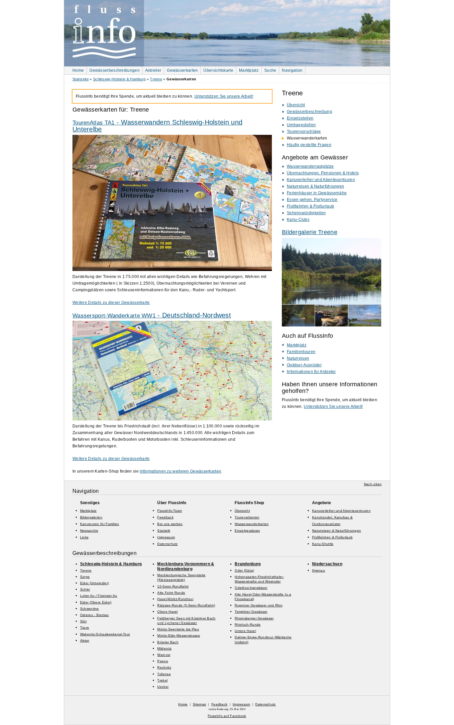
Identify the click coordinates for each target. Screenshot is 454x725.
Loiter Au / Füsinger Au (98, 595)
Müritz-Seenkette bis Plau (178, 629)
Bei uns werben (169, 524)
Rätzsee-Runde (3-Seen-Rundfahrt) (186, 605)
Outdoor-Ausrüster (304, 365)
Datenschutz (167, 544)
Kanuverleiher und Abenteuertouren (321, 179)
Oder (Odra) (244, 570)
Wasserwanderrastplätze (310, 166)
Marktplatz (249, 70)
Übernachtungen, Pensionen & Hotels (323, 173)
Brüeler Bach (167, 642)
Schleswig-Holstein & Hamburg (119, 79)
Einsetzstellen (300, 118)
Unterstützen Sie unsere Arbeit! (333, 406)
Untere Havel (245, 631)
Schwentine (89, 608)
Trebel (162, 680)
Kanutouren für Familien (99, 524)
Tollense (163, 674)
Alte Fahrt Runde (171, 592)
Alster (84, 640)
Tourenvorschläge (304, 131)
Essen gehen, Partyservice (312, 199)
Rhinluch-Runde (248, 624)
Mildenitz (164, 648)
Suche (270, 70)
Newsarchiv (89, 530)
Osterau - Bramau (94, 615)
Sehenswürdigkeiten (306, 213)
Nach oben (373, 484)
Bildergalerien (91, 517)
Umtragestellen (301, 125)
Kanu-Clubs (298, 219)
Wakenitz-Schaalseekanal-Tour (105, 634)
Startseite (80, 79)
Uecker (163, 686)
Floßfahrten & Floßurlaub (310, 206)
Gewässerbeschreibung (309, 111)
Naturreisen (298, 358)
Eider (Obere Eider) (96, 602)
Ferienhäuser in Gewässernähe (317, 193)
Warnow (163, 655)
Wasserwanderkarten (252, 524)
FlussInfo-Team (169, 510)
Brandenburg (248, 564)
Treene (156, 79)
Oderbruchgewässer (251, 587)
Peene (162, 661)
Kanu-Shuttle (323, 544)
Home (78, 70)
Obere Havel (167, 611)
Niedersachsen (327, 564)
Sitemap (199, 704)
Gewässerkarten (182, 70)
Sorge (85, 577)
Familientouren (301, 351)
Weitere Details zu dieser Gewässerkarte (111, 302)
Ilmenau (318, 570)
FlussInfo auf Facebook (227, 716)
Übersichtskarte (218, 70)
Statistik (163, 530)
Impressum (166, 537)
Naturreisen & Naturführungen (315, 186)
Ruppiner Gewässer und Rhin (259, 605)
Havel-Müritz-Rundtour (175, 599)
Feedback (165, 517)
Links (84, 537)
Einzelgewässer (247, 530)
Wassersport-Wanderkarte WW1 (151, 315)
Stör (83, 621)
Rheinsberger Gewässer (254, 618)
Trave (84, 627)
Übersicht (296, 105)
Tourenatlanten (247, 517)
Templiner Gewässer (251, 611)
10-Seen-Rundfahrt (172, 586)
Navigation (292, 70)
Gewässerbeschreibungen (114, 70)
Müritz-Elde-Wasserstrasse (178, 635)
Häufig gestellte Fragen (309, 144)
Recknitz (164, 667)
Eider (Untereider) (94, 583)
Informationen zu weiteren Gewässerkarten (180, 471)
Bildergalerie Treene (309, 232)
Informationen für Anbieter (311, 371)
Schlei (85, 589)
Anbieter (153, 70)
